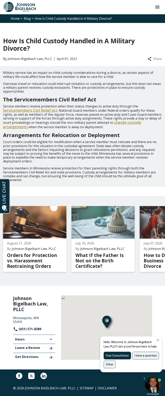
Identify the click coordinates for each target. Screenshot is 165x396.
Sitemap (87, 388)
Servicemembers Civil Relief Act (30, 110)
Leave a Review (27, 347)
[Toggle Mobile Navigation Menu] (157, 7)
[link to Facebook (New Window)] (19, 376)
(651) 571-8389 (29, 329)
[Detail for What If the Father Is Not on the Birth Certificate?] (105, 239)
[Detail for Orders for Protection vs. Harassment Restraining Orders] (37, 239)
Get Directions (26, 357)
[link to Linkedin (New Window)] (43, 376)
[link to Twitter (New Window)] (31, 376)
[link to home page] (21, 7)
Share (157, 59)
